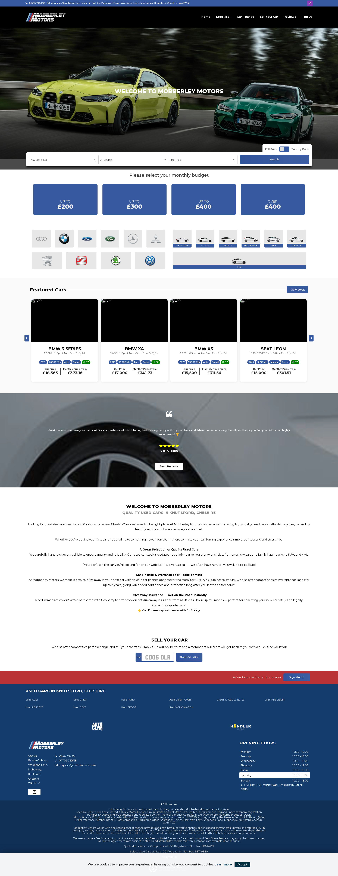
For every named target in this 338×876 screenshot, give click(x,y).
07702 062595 (67, 760)
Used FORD (128, 699)
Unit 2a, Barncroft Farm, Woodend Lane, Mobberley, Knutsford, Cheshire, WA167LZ (140, 3)
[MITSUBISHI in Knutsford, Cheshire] (155, 239)
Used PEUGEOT (34, 707)
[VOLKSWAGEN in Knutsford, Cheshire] (150, 260)
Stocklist (222, 16)
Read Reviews (169, 466)
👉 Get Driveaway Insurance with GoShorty (169, 610)
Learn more (223, 864)
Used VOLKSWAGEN (181, 707)
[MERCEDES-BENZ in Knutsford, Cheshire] (133, 239)
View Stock (297, 289)
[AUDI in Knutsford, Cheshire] (41, 239)
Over (273, 205)
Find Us (307, 16)
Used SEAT (79, 707)
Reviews (290, 16)
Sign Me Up (296, 677)
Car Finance (245, 16)
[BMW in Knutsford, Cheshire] (64, 239)
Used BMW (79, 699)
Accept (242, 864)
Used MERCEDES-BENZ (230, 699)
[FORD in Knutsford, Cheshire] (87, 239)
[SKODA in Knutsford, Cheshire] (116, 260)
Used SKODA (128, 707)
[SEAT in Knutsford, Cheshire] (81, 260)
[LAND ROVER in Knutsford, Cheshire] (110, 239)
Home (205, 16)
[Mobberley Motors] (46, 17)
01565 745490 (36, 3)
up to (65, 205)
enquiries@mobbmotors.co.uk (69, 3)
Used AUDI (32, 699)
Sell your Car (269, 16)
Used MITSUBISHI (274, 699)
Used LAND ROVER (180, 699)
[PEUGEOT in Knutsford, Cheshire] (47, 260)
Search (274, 159)
